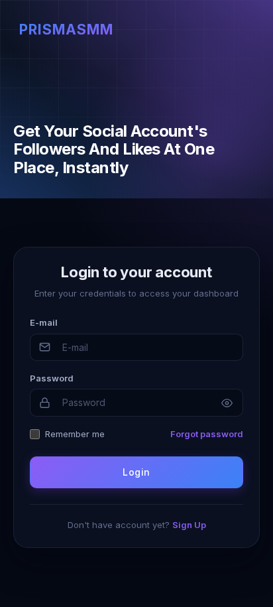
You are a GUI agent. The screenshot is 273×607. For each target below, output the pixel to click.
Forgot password (206, 434)
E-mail (44, 322)
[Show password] (226, 402)
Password (52, 378)
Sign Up (189, 524)
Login (136, 472)
